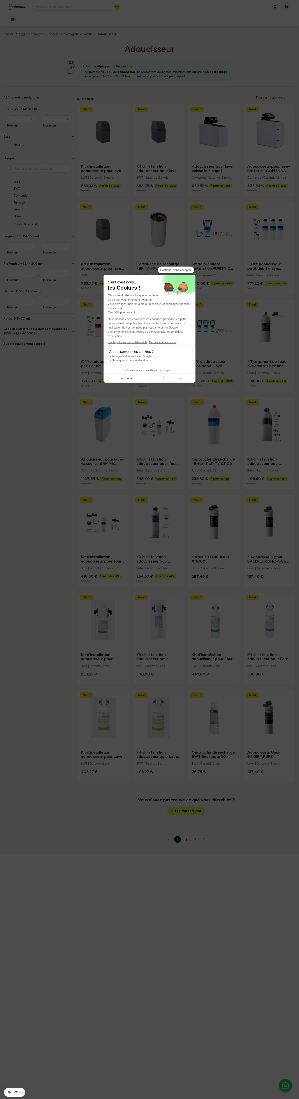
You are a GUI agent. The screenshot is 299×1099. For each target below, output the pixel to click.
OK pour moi (172, 378)
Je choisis (126, 378)
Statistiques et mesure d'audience (131, 360)
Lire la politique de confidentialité (127, 342)
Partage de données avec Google (131, 356)
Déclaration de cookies (162, 342)
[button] (14, 1092)
